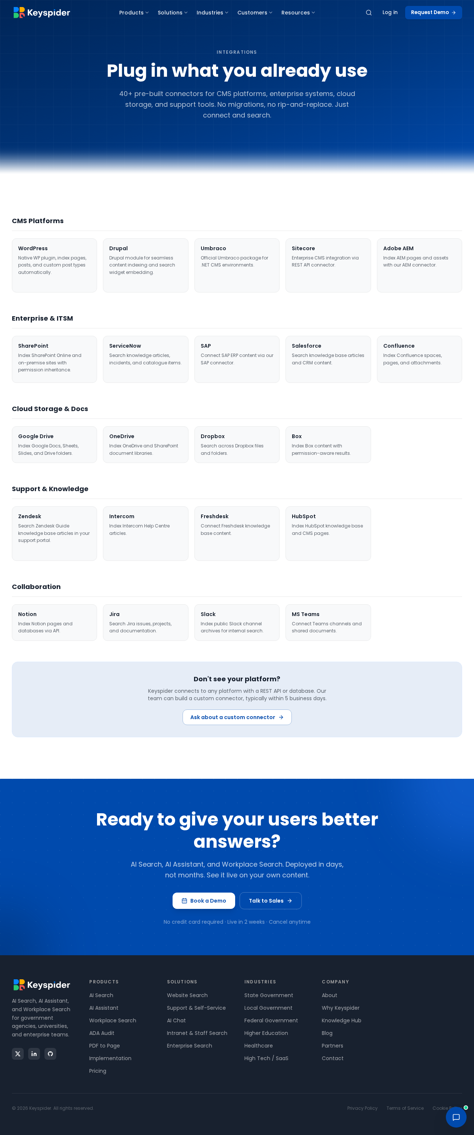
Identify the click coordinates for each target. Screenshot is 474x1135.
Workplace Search (112, 1020)
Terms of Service (405, 1108)
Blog (327, 1033)
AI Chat (176, 1020)
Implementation (110, 1058)
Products (131, 12)
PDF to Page (104, 1045)
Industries (210, 12)
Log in (390, 12)
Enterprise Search (189, 1045)
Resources (295, 12)
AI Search (101, 995)
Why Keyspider (341, 1008)
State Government (268, 995)
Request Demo (430, 12)
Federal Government (271, 1020)
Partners (332, 1045)
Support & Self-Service (196, 1008)
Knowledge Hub (341, 1020)
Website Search (187, 995)
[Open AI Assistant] (456, 1117)
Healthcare (258, 1045)
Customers (252, 12)
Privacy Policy (362, 1108)
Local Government (268, 1008)
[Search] (369, 12)
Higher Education (266, 1033)
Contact (333, 1058)
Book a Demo (208, 900)
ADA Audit (101, 1033)
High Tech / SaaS (266, 1058)
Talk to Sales (266, 900)
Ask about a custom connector (232, 717)
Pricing (97, 1071)
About (329, 995)
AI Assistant (103, 1008)
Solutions (170, 12)
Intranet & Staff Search (197, 1033)
